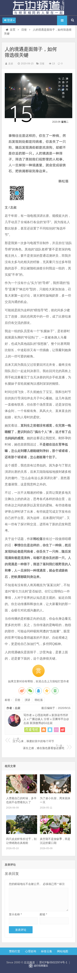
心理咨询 (30, 951)
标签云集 (46, 951)
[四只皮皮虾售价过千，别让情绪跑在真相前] (21, 833)
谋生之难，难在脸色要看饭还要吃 (43, 747)
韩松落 (39, 699)
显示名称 (15, 914)
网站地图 (62, 951)
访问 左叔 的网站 (43, 729)
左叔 (10, 63)
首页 (12, 29)
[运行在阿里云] (38, 965)
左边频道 (38, 8)
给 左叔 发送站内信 (56, 729)
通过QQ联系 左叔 (50, 729)
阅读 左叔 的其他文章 (32, 729)
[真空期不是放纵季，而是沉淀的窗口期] (55, 833)
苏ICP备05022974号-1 (53, 962)
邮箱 (43, 914)
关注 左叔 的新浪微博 (62, 729)
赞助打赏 (14, 951)
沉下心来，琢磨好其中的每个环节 (33, 740)
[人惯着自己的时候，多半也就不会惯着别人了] (21, 792)
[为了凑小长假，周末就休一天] (55, 792)
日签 (24, 29)
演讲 (27, 699)
